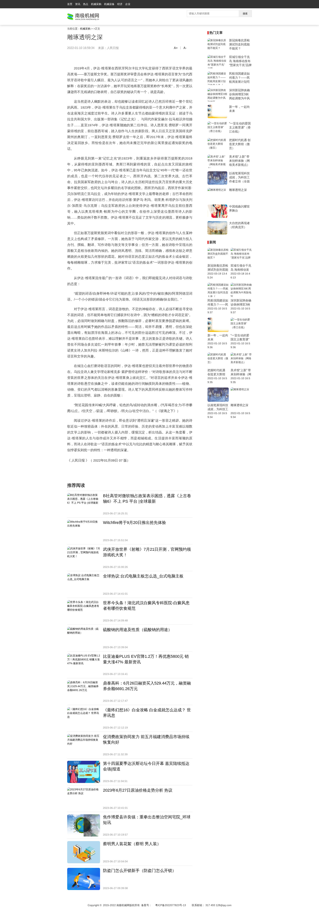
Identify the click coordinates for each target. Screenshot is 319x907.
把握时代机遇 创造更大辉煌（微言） (240, 144)
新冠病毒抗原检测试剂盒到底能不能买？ (239, 44)
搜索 (245, 13)
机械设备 (109, 4)
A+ (176, 47)
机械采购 (96, 4)
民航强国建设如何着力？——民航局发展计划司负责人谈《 (239, 78)
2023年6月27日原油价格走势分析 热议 (137, 790)
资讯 (77, 4)
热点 (85, 4)
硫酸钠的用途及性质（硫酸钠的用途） (137, 629)
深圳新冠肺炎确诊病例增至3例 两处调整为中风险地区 (239, 94)
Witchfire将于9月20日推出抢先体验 (134, 522)
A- (184, 47)
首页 (69, 4)
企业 (127, 4)
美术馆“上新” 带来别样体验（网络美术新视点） (239, 160)
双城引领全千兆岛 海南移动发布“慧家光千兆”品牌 (240, 61)
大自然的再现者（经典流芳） (239, 225)
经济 (119, 4)
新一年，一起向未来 (239, 108)
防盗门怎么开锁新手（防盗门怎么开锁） (139, 870)
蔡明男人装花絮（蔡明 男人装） (132, 843)
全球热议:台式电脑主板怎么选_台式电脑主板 (143, 576)
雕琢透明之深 (238, 189)
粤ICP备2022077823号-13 (170, 905)
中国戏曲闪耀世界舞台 (239, 208)
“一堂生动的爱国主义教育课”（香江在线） (240, 127)
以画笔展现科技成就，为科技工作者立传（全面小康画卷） (239, 178)
